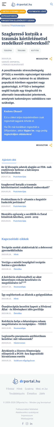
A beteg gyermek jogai (13, 12)
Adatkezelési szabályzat (27, 412)
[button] (23, 424)
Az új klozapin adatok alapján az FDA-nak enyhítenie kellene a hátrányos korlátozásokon (26, 170)
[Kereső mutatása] (51, 4)
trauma (22, 51)
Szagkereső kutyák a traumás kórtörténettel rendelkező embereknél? (25, 186)
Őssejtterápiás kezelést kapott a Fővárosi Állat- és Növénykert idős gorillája (26, 308)
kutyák (35, 51)
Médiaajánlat (27, 418)
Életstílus (18, 269)
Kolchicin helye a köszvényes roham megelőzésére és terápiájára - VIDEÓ (24, 323)
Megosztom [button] (42, 59)
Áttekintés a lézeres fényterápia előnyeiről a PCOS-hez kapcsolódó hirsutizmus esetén (23, 353)
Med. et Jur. (42, 389)
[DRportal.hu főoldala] (22, 4)
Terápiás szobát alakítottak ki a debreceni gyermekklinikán (27, 249)
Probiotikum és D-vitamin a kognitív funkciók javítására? (23, 201)
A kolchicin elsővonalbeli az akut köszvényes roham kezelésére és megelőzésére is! (22, 280)
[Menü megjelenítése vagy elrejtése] (4, 4)
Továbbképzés (17, 393)
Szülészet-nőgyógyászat (24, 361)
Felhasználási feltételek (27, 409)
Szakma (5, 25)
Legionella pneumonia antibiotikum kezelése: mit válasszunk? (24, 337)
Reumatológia (20, 287)
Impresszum (27, 415)
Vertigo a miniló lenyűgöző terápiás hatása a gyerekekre (23, 264)
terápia (8, 51)
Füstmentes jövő (37, 12)
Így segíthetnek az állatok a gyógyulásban (27, 294)
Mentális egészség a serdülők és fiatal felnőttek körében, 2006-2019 (24, 215)
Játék (42, 393)
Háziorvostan (19, 343)
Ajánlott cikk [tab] (9, 160)
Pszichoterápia (18, 25)
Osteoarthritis (9, 16)
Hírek (16, 254)
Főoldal (10, 389)
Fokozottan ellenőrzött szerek (18, 21)
